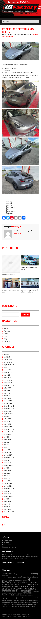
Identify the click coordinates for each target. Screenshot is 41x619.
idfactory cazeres (7, 584)
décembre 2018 (9, 406)
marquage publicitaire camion (25, 597)
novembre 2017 (9, 432)
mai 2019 (7, 393)
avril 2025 (7, 357)
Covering (9, 34)
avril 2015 (7, 507)
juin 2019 (7, 390)
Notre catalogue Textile (8, 274)
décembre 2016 (9, 457)
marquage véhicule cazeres (14, 602)
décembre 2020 (9, 372)
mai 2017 (7, 445)
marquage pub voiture (15, 599)
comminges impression (24, 574)
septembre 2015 (9, 496)
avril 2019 (7, 396)
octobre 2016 (8, 463)
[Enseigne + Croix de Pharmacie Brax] (11, 283)
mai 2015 (7, 504)
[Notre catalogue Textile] (11, 264)
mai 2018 (7, 421)
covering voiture (21, 577)
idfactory (16, 582)
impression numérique (23, 588)
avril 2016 (7, 478)
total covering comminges (29, 606)
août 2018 (7, 416)
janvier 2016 (8, 486)
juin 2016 (7, 473)
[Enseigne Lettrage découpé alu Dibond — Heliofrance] (30, 283)
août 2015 (7, 499)
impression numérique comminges (16, 591)
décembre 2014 (9, 512)
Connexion (7, 525)
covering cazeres (12, 576)
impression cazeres (22, 584)
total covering (28, 604)
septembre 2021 (9, 365)
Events (6, 336)
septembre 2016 (9, 465)
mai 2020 (7, 375)
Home (4, 34)
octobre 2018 (8, 411)
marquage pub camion (11, 595)
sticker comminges (19, 604)
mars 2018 (7, 424)
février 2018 (8, 426)
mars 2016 (7, 481)
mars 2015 (7, 509)
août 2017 (7, 437)
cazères (5, 573)
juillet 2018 (7, 419)
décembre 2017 (9, 429)
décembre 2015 (9, 488)
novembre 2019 (9, 385)
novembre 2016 (9, 460)
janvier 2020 (8, 383)
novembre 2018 (9, 408)
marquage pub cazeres (27, 595)
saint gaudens (11, 604)
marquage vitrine (15, 600)
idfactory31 (16, 227)
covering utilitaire (12, 577)
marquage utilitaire (26, 599)
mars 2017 (7, 450)
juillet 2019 (7, 388)
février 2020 (8, 380)
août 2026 (7, 354)
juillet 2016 (7, 470)
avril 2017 (7, 447)
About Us (7, 331)
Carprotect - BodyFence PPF (22, 34)
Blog (5, 339)
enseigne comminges (13, 580)
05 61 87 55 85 (8, 545)
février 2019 (8, 401)
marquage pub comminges (10, 597)
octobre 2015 (8, 494)
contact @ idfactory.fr (10, 547)
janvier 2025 (8, 362)
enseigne (29, 577)
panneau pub (26, 602)
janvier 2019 (8, 403)
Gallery (6, 333)
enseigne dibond (23, 580)
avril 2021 (7, 367)
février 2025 (8, 359)
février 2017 (8, 452)
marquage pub (28, 593)
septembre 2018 (9, 414)
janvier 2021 (8, 370)
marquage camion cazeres (15, 593)
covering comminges (23, 576)
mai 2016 (7, 476)
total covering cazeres (17, 606)
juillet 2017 (7, 439)
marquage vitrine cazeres (26, 600)
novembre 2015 (9, 491)
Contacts (7, 341)
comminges (14, 574)
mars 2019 (7, 398)
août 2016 (7, 468)
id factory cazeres (29, 582)
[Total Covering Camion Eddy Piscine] (30, 260)
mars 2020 (7, 377)
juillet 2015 (7, 501)
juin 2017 (7, 442)
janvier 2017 (8, 455)
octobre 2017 (8, 434)
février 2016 (8, 483)
